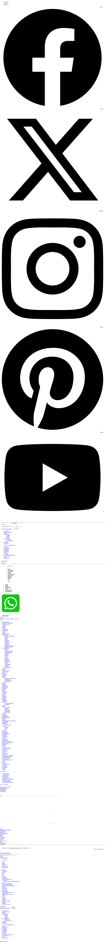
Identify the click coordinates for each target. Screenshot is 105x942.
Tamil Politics (7, 710)
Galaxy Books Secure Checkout (8, 885)
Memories (7, 658)
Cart (3, 874)
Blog (3, 865)
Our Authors (2, 837)
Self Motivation (8, 664)
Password (2, 855)
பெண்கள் (4, 763)
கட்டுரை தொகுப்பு (10, 540)
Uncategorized (5, 737)
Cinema (3, 627)
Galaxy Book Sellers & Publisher (15, 848)
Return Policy (2, 832)
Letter (6, 656)
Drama (5, 533)
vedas (6, 729)
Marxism (4, 697)
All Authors (4, 871)
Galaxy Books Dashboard (7, 884)
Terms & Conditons (6, 900)
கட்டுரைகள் (6, 551)
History (3, 677)
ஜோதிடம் (4, 769)
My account (4, 887)
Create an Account (6, 852)
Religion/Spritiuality (6, 717)
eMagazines (4, 880)
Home (1, 835)
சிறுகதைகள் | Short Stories (9, 555)
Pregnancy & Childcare (9, 645)
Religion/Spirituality (9, 646)
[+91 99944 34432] (11, 612)
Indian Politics (5, 687)
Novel (5, 544)
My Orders (4, 890)
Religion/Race (7, 660)
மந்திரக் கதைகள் (5, 764)
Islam (3, 690)
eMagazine (4, 864)
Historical (4, 676)
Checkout (4, 877)
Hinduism (4, 675)
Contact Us (2, 834)
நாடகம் (3, 760)
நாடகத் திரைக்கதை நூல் (7, 759)
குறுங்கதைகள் (5, 753)
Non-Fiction (7, 644)
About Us (2, 828)
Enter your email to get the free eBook (12, 881)
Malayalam (6, 543)
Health (3, 672)
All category (6, 531)
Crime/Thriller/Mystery (11, 545)
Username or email (4, 854)
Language (7, 642)
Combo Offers (5, 629)
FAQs (3, 882)
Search (17, 526)
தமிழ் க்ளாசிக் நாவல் (6, 757)
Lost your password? (4, 857)
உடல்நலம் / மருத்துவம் (6, 747)
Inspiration (7, 640)
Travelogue (7, 666)
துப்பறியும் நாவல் (7, 556)
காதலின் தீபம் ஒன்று (6, 904)
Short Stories (6, 548)
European (4, 668)
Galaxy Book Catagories (7, 883)
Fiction (8, 536)
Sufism (3, 730)
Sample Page (4, 893)
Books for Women (7, 532)
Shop (3, 863)
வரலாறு (3, 768)
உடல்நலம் (4, 746)
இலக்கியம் (6, 550)
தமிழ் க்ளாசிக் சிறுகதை (7, 756)
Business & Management (9, 636)
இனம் (3, 745)
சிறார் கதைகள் (8, 725)
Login (1, 856)
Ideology (6, 654)
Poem (5, 546)
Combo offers (5, 878)
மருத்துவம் (4, 765)
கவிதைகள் (4, 751)
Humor (8, 537)
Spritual (3, 726)
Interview (7, 655)
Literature (6, 541)
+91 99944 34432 (5, 615)
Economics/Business (9, 651)
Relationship (7, 704)
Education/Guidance (6, 633)
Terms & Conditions (4, 833)
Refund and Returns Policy (7, 892)
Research (6, 662)
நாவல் (5, 557)
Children (8, 535)
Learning (4, 693)
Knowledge (7, 641)
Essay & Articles (7, 538)
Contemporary (5, 630)
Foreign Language (5, 670)
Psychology (7, 659)
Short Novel (6, 547)
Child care (4, 625)
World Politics (7, 712)
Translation (6, 549)
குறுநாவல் (6, 553)
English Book (7, 534)
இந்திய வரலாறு (5, 743)
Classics (4, 628)
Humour (4, 683)
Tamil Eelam (7, 709)
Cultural (4, 631)
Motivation (7, 643)
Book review (4, 867)
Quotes (3, 714)
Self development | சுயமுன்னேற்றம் (9, 720)
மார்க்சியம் (4, 766)
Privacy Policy (3, 831)
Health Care (9, 539)
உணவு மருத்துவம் (5, 748)
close (7, 941)
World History (7, 681)
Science (6, 663)
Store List (4, 898)
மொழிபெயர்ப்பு (7, 558)
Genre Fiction (5, 671)
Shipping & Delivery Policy (5, 830)
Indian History (7, 679)
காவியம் (6, 552)
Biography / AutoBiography (7, 622)
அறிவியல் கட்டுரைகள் (6, 741)
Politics (3, 706)
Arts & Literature (5, 621)
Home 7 (4, 886)
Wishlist (3, 901)
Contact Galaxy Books (6, 879)
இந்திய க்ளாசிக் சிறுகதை (7, 742)
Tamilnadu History (8, 680)
